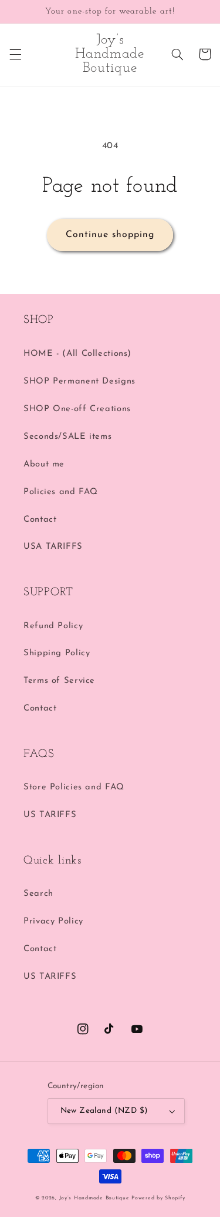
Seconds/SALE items (67, 436)
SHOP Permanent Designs (79, 381)
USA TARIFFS (53, 546)
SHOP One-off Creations (77, 409)
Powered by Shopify (158, 1198)
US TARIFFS (49, 815)
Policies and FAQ (60, 492)
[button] (15, 54)
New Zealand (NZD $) (104, 1111)
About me (44, 464)
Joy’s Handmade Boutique (95, 1198)
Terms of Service (59, 680)
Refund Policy (53, 626)
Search (38, 893)
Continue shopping (110, 234)
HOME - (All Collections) (77, 353)
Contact (39, 519)
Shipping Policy (56, 653)
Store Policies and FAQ (73, 787)
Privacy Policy (53, 921)
